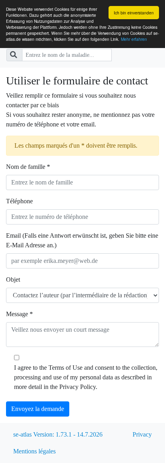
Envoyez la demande (37, 408)
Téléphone (19, 201)
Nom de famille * (28, 166)
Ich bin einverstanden (134, 13)
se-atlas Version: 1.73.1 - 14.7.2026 (58, 434)
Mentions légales (34, 451)
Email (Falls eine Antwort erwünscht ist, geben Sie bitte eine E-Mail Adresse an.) (82, 240)
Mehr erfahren (134, 39)
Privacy (142, 434)
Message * (19, 314)
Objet (13, 279)
